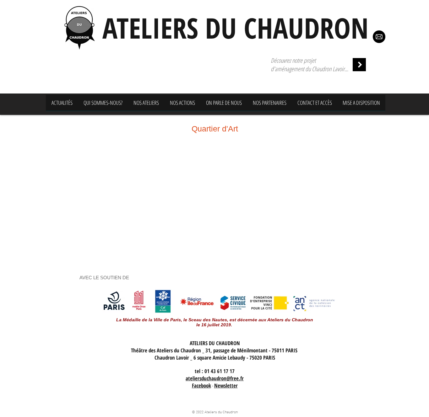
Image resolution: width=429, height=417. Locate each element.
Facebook (201, 385)
